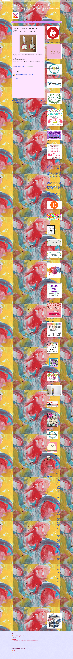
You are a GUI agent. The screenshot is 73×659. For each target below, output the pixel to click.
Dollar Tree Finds (51, 178)
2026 (57, 457)
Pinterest (56, 187)
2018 (57, 470)
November (58, 477)
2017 (57, 471)
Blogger (41, 656)
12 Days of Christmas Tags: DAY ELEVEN (58, 515)
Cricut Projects (30, 67)
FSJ (47, 180)
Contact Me (44, 22)
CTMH (54, 176)
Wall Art (54, 195)
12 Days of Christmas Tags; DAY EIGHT (58, 528)
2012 (57, 595)
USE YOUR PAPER (55, 194)
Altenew (52, 166)
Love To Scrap (51, 184)
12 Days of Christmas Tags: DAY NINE (58, 524)
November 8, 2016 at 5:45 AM (28, 74)
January (58, 588)
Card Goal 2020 (58, 169)
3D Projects (25, 67)
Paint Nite (57, 497)
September (58, 574)
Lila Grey (56, 183)
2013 (57, 593)
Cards (53, 171)
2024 (57, 460)
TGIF (54, 193)
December (58, 474)
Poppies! (57, 506)
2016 (57, 473)
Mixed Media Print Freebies (24, 22)
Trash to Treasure (58, 193)
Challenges (49, 172)
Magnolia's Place (15, 652)
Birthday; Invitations (49, 168)
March (58, 584)
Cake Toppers (53, 169)
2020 (57, 466)
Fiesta (60, 178)
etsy (54, 178)
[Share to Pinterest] (32, 66)
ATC (58, 166)
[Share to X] (30, 66)
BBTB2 (56, 167)
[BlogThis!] (28, 66)
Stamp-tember (49, 193)
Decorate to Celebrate (50, 177)
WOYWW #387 (58, 565)
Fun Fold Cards (51, 179)
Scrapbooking (58, 189)
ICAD (50, 180)
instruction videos (51, 182)
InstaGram (59, 181)
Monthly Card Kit (36, 22)
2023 (57, 461)
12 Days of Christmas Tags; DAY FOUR (58, 547)
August (58, 576)
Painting (60, 186)
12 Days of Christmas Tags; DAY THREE (58, 551)
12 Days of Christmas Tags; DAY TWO (58, 555)
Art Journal (55, 166)
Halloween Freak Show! (16, 636)
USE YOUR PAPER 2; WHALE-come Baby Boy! (58, 568)
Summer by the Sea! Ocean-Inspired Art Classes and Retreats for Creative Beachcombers (25, 640)
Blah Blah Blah (55, 168)
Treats (47, 194)
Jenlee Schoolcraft (58, 182)
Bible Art (59, 167)
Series (47, 191)
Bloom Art (48, 169)
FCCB (58, 178)
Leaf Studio (53, 183)
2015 (57, 590)
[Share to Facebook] (31, 66)
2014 (57, 591)
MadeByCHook (15, 643)
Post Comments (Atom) (19, 102)
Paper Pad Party (49, 187)
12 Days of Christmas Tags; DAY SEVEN (58, 532)
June (57, 579)
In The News (54, 180)
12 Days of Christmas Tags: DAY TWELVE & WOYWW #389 (58, 510)
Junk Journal (49, 183)
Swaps (52, 193)
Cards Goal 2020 (58, 171)
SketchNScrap (54, 192)
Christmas (59, 172)
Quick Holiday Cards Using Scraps (58, 504)
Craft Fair (56, 173)
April (58, 583)
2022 (57, 463)
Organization (57, 186)
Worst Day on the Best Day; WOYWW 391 (58, 481)
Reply (17, 78)
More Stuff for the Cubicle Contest (58, 491)
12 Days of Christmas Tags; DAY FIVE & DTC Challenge (58, 542)
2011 (57, 596)
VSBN (51, 195)
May (57, 581)
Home (14, 22)
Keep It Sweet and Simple (20, 74)
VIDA (50, 195)
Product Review (56, 188)
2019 (57, 468)
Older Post (42, 100)
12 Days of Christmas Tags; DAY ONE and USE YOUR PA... (58, 560)
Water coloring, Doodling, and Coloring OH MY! (58, 487)
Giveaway (59, 180)
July (57, 578)
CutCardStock (58, 176)
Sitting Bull (14, 643)
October (58, 572)
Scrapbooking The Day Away (51, 190)
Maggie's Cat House (16, 650)
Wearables (59, 195)
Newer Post (14, 100)
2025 (57, 458)
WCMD (57, 195)
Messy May (56, 184)
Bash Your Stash (51, 167)
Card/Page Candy (49, 171)
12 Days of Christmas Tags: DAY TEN (58, 520)
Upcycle (50, 194)
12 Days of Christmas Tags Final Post (58, 500)
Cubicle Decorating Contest (58, 495)
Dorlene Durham (49, 463)
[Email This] (27, 66)
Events (51, 22)
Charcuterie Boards (54, 172)
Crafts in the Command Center (31, 5)
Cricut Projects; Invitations (54, 175)
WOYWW (48, 196)
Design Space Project (56, 177)
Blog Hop (59, 168)
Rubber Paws (51, 189)
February (58, 586)
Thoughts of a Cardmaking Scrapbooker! (19, 635)
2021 (57, 465)
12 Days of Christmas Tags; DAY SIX (58, 537)
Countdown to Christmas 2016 (51, 173)
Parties (53, 187)
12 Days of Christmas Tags (19, 67)
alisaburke (14, 639)
